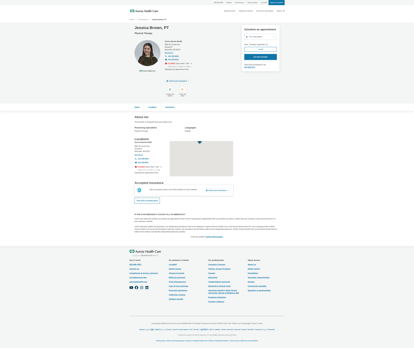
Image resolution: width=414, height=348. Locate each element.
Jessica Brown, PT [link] (159, 20)
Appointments (229, 11)
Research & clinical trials (219, 286)
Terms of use (235, 341)
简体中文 (158, 329)
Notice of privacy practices (176, 341)
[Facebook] (136, 288)
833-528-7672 (218, 2)
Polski (224, 329)
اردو (265, 329)
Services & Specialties (264, 11)
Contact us (134, 269)
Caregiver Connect (216, 265)
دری (163, 329)
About (137, 107)
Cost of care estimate (178, 286)
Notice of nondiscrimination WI (196, 341)
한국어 (212, 329)
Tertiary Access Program (219, 269)
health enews (175, 269)
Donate (251, 282)
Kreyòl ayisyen (183, 329)
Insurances (169, 107)
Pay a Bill (264, 2)
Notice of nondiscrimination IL (219, 341)
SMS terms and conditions (249, 341)
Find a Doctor (239, 2)
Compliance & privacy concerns (143, 273)
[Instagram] (141, 288)
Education (212, 277)
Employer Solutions (217, 297)
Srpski (244, 329)
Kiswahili (250, 329)
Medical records (176, 299)
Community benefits (257, 286)
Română (230, 329)
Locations (152, 107)
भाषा (191, 329)
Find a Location (253, 2)
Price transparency (177, 282)
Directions (169, 53)
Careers (211, 273)
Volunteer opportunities (258, 277)
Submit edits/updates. (214, 237)
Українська (259, 329)
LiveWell (173, 265)
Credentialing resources (219, 282)
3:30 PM (260, 49)
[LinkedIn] (147, 288)
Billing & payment (177, 277)
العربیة (148, 329)
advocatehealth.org (138, 282)
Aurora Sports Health (173, 41)
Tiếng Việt (271, 329)
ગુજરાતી (175, 329)
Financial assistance (178, 290)
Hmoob (195, 329)
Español (229, 2)
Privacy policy (160, 341)
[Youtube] (131, 288)
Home (131, 20)
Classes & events (176, 273)
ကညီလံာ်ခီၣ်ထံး (204, 329)
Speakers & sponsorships (259, 290)
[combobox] (260, 37)
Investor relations (216, 302)
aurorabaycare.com (138, 277)
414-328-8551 (173, 60)
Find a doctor (143, 20)
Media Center (254, 269)
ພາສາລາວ (217, 329)
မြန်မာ (152, 329)
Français (169, 329)
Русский (237, 329)
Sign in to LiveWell (276, 2)
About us (252, 265)
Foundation (253, 273)
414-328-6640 (173, 56)
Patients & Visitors (246, 11)
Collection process (177, 295)
